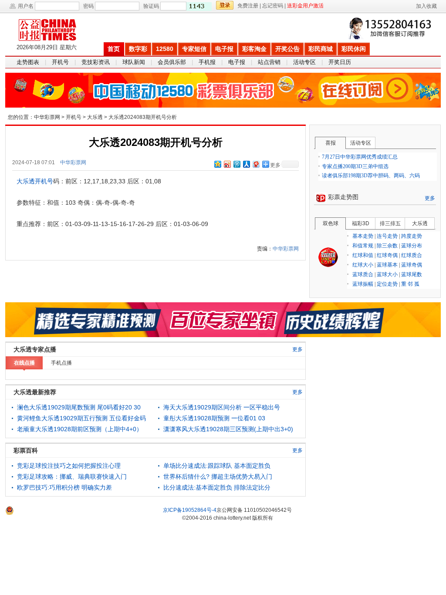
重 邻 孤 (410, 284)
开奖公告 (287, 48)
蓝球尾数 (411, 274)
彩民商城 (320, 48)
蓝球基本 (387, 265)
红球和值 (362, 255)
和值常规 (362, 246)
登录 (224, 5)
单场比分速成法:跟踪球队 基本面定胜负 (216, 465)
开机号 (60, 62)
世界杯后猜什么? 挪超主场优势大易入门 (217, 476)
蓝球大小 (387, 274)
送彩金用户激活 (305, 6)
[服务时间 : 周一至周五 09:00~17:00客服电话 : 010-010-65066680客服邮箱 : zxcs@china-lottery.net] (391, 28)
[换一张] (199, 6)
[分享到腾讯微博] (236, 164)
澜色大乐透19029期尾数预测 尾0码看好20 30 (79, 407)
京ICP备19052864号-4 (189, 510)
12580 (164, 48)
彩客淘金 (254, 48)
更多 (430, 198)
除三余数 (387, 246)
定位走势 (387, 284)
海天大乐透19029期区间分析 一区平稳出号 (221, 407)
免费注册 (247, 6)
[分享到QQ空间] (217, 164)
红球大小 (362, 265)
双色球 (328, 257)
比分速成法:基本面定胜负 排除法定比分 (216, 487)
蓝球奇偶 (411, 265)
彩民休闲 (353, 48)
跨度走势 (411, 236)
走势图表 (28, 62)
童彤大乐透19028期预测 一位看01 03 (214, 418)
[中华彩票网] (54, 27)
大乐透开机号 (35, 181)
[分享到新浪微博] (227, 164)
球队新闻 (133, 62)
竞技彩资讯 (95, 62)
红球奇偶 (387, 255)
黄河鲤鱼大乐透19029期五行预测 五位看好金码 (81, 418)
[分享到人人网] (246, 164)
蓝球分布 (411, 246)
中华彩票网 (47, 117)
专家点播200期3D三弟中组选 (355, 166)
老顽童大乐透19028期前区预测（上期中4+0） (79, 429)
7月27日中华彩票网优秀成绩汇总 (360, 157)
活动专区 (304, 62)
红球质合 (411, 255)
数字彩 (138, 48)
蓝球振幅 (362, 284)
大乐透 (95, 117)
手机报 (207, 62)
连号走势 (387, 236)
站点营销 (269, 62)
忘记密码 (272, 6)
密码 (88, 6)
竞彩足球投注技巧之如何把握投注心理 (69, 465)
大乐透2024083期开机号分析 (142, 117)
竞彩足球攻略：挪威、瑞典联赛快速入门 (72, 476)
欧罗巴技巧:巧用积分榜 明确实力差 (64, 487)
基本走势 (362, 236)
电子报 (224, 48)
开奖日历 (339, 62)
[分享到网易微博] (255, 164)
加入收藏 (426, 6)
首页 (114, 48)
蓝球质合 (362, 274)
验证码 (151, 6)
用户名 (26, 6)
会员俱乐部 (172, 62)
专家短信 (194, 48)
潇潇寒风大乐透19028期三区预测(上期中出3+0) (228, 429)
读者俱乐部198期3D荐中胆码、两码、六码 (371, 175)
